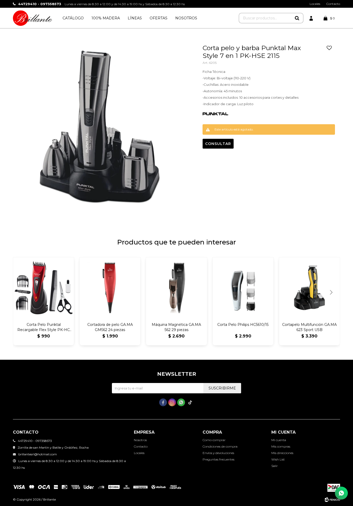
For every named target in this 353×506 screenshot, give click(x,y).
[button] (296, 18)
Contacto (333, 4)
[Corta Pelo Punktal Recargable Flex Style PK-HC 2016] (43, 287)
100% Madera (105, 18)
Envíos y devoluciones (218, 453)
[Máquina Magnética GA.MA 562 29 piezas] (176, 287)
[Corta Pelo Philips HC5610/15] (243, 287)
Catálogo (73, 18)
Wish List (278, 459)
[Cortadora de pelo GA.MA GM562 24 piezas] (110, 287)
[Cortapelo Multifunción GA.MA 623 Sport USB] (309, 287)
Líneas (135, 18)
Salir (274, 466)
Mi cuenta (278, 440)
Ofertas (158, 18)
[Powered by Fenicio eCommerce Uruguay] (332, 499)
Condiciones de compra (220, 446)
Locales (315, 4)
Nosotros (186, 18)
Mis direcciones (282, 453)
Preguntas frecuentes (218, 459)
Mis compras (280, 446)
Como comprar (214, 440)
